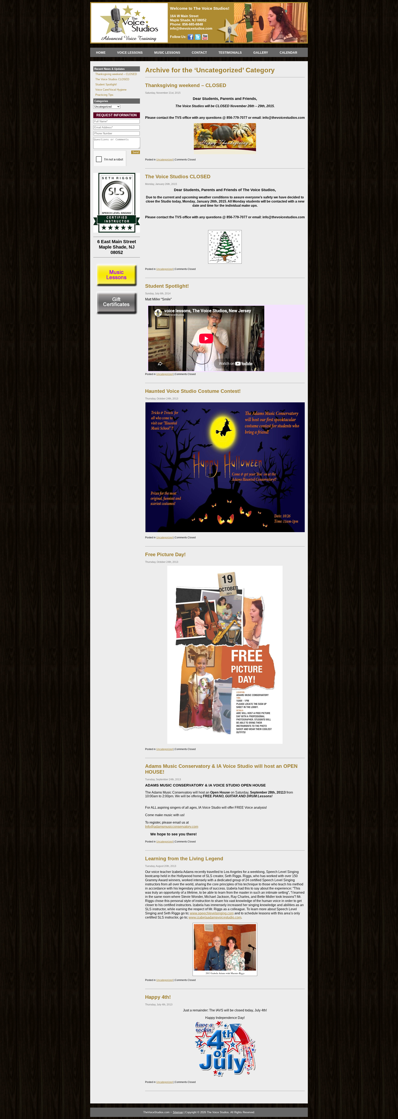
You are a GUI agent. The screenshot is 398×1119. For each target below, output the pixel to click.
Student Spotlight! (167, 286)
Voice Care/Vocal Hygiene (110, 89)
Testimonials (230, 52)
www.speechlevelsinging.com (212, 913)
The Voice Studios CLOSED (177, 176)
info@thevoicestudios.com (191, 28)
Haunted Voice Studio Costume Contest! (193, 391)
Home (101, 52)
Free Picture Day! (165, 554)
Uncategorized (164, 159)
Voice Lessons (130, 52)
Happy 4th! (158, 997)
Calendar (288, 52)
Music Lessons (167, 52)
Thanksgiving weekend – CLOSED (185, 85)
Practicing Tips (104, 94)
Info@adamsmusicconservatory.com (171, 826)
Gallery (260, 52)
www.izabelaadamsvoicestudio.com (215, 917)
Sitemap (178, 1112)
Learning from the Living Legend (184, 858)
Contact (199, 52)
